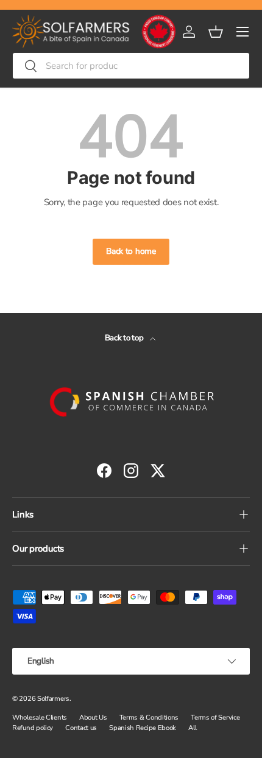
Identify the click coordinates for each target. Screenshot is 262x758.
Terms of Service (215, 717)
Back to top (125, 337)
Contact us (81, 727)
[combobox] (131, 66)
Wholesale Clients (39, 717)
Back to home (130, 251)
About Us (93, 717)
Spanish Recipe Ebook (142, 727)
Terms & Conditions (149, 717)
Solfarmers (53, 698)
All (192, 727)
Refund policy (32, 727)
